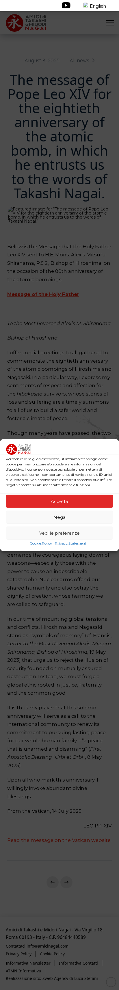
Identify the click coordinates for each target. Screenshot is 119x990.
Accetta (59, 501)
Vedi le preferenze (59, 533)
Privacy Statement (70, 543)
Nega (59, 517)
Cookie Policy (41, 543)
